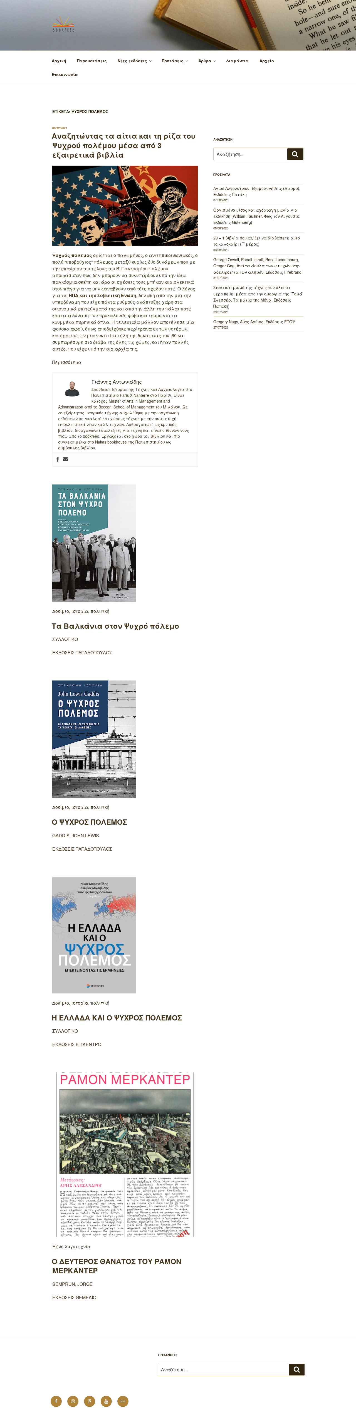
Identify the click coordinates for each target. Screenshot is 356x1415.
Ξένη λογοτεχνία (71, 1246)
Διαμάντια (237, 60)
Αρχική (59, 60)
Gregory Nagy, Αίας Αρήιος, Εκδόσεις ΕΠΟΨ (254, 321)
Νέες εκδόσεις (132, 60)
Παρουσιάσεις (92, 60)
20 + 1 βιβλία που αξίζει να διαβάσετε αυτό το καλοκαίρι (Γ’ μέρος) (256, 241)
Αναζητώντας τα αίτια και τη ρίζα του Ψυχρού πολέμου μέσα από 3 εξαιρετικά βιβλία (124, 145)
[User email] (65, 459)
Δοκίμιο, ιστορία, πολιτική (80, 611)
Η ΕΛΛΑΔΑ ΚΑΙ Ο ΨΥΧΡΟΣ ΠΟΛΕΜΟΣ (117, 1017)
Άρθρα (204, 60)
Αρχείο (266, 60)
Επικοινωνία (65, 74)
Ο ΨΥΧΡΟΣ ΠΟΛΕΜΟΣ (89, 822)
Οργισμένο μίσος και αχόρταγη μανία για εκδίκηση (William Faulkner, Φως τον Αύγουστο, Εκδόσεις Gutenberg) (256, 216)
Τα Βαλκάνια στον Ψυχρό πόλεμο (115, 626)
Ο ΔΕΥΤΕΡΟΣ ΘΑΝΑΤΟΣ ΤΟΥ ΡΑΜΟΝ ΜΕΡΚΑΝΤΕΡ (116, 1266)
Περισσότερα (66, 362)
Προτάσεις (173, 60)
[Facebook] (57, 459)
